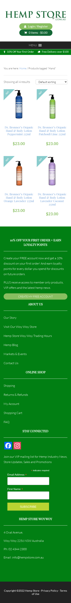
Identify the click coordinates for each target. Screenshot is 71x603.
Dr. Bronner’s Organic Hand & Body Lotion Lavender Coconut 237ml (52, 199)
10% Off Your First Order (20, 51)
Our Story (10, 317)
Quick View (19, 109)
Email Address (17, 474)
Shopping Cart (13, 413)
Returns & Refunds (16, 395)
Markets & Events (15, 354)
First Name (15, 489)
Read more (18, 101)
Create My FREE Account (35, 296)
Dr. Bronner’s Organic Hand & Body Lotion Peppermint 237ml (19, 131)
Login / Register (37, 26)
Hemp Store (32, 590)
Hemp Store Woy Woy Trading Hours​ (28, 336)
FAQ (6, 422)
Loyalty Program (21, 60)
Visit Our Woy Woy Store (20, 327)
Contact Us (11, 363)
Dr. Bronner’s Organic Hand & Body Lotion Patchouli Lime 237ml (52, 131)
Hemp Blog (11, 345)
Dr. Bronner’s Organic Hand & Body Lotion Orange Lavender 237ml (19, 197)
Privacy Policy (49, 590)
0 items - (38, 32)
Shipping (9, 385)
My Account (11, 404)
